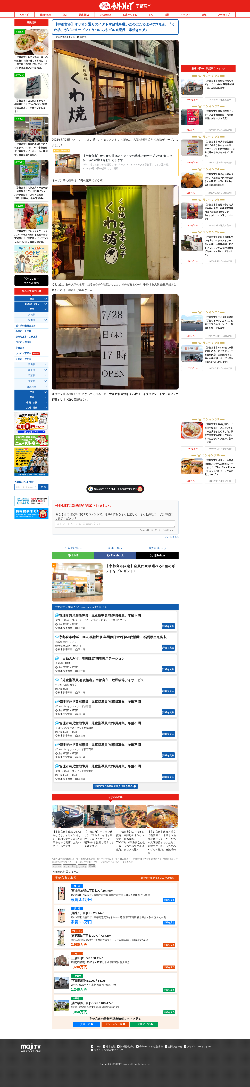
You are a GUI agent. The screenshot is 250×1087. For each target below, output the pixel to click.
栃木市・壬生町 (23, 331)
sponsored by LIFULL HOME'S (157, 877)
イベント (185, 14)
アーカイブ (224, 14)
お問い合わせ (175, 1046)
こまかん (73, 871)
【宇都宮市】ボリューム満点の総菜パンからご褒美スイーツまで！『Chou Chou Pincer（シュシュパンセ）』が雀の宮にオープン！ (220, 467)
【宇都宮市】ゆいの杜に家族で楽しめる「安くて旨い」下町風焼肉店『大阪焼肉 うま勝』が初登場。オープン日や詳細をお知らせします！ (219, 354)
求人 (65, 14)
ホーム (97, 1046)
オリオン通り (69, 866)
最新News (45, 14)
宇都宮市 (143, 6)
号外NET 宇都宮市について (108, 1050)
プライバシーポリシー (199, 1046)
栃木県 (83, 37)
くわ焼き (82, 866)
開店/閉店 (84, 14)
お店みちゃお (130, 14)
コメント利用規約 (170, 537)
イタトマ (57, 866)
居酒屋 (92, 866)
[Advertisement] (208, 42)
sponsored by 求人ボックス (94, 607)
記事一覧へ (115, 547)
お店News (105, 14)
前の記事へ (74, 547)
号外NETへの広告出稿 (151, 1046)
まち (150, 14)
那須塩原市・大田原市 (27, 337)
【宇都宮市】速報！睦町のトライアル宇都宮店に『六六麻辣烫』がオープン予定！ (219, 115)
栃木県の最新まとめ (26, 326)
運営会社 (110, 1046)
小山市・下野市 (27, 353)
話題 (167, 14)
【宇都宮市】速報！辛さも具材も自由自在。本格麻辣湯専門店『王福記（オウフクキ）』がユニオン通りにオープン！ (219, 211)
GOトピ (24, 14)
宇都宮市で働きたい (67, 606)
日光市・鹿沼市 (23, 342)
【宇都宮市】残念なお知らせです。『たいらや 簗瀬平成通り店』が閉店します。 (219, 84)
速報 (204, 14)
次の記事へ (156, 547)
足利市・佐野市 (23, 359)
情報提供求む (127, 1046)
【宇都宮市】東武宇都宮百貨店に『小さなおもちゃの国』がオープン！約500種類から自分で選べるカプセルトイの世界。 (220, 148)
